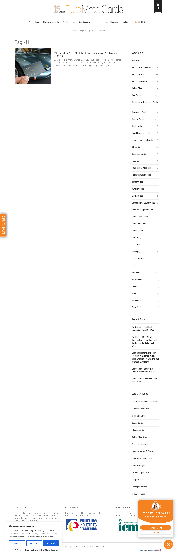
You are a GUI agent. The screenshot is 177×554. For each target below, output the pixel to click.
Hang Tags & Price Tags (141, 168)
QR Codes (136, 272)
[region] (33, 535)
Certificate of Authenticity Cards (145, 102)
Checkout (101, 30)
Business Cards (138, 74)
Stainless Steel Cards (140, 409)
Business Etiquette (139, 81)
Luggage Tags (137, 196)
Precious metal (138, 258)
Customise (17, 543)
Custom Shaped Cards (141, 472)
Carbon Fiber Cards (139, 437)
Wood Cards (136, 307)
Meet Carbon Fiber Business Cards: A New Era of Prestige (143, 370)
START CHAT (155, 527)
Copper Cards (137, 423)
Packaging (136, 251)
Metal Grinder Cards (140, 216)
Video (134, 293)
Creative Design (138, 119)
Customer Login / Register (82, 30)
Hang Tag (135, 161)
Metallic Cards (137, 230)
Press (134, 265)
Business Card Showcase (142, 67)
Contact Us (126, 22)
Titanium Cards (138, 430)
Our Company (84, 22)
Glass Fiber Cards (139, 154)
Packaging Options (139, 487)
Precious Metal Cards (140, 444)
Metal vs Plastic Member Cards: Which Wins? (145, 380)
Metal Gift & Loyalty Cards (142, 458)
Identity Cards (137, 182)
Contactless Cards (139, 112)
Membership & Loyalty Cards (143, 203)
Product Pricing (69, 22)
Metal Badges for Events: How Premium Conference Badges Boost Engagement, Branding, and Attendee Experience (145, 357)
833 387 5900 (142, 22)
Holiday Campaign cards (141, 175)
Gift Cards (136, 147)
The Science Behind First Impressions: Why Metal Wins (143, 328)
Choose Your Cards (51, 22)
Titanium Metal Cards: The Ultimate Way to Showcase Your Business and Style (86, 54)
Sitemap (68, 546)
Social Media (137, 279)
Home (36, 22)
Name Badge (137, 237)
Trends (134, 286)
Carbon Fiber (137, 88)
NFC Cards (136, 244)
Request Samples (111, 22)
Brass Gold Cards (139, 416)
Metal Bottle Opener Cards (142, 210)
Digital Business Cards (141, 133)
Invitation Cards (138, 189)
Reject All (34, 543)
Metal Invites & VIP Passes (143, 451)
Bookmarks (136, 60)
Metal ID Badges (138, 465)
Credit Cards (137, 126)
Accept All (51, 543)
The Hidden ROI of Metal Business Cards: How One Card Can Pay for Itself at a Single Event (144, 341)
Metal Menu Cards (139, 223)
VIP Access (136, 300)
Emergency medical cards (142, 140)
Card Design (136, 95)
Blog (98, 22)
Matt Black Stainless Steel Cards (145, 401)
